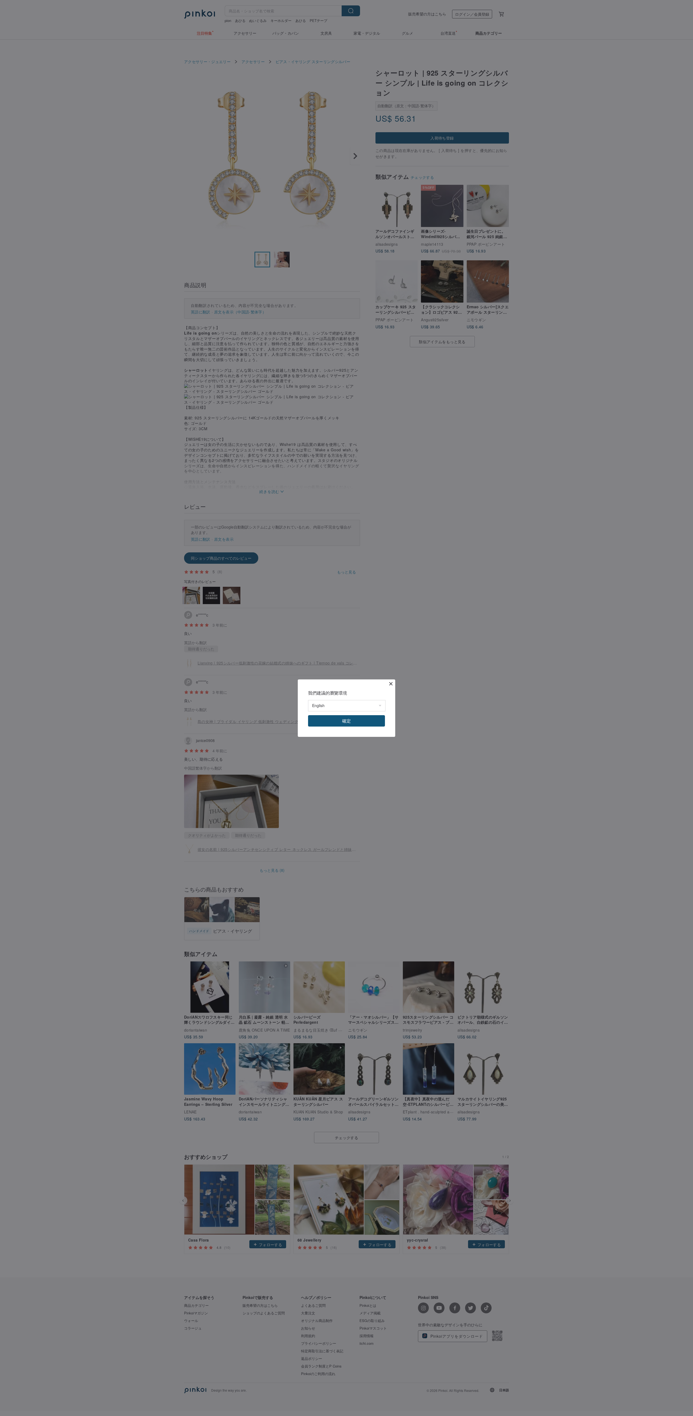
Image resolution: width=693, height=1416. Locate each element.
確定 (346, 721)
